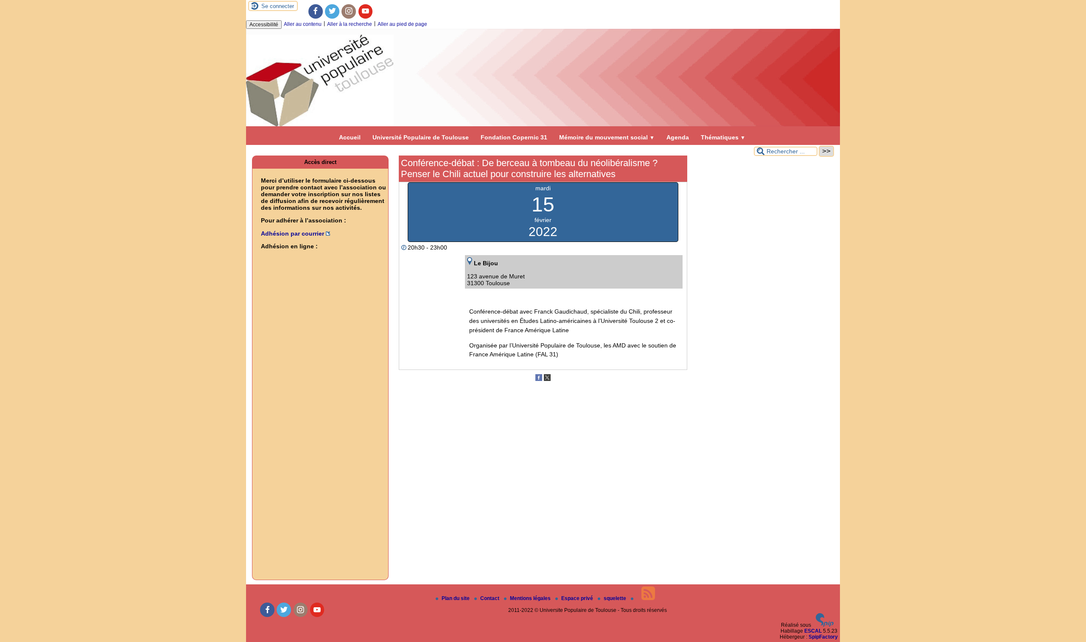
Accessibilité (263, 25)
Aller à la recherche (349, 24)
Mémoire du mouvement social (607, 137)
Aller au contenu (303, 24)
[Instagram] (348, 11)
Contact (490, 598)
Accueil (350, 137)
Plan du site (456, 598)
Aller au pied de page (402, 24)
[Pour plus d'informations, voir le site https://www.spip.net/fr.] (824, 625)
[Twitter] (332, 11)
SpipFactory (823, 637)
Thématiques (723, 137)
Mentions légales (531, 598)
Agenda (677, 137)
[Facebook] (315, 11)
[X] (547, 379)
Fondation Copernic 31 (514, 137)
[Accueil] (543, 125)
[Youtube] (365, 11)
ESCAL (813, 631)
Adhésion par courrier (292, 233)
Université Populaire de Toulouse (420, 137)
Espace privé (577, 598)
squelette (615, 598)
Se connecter (277, 6)
